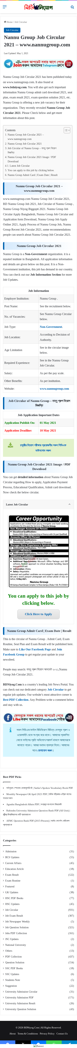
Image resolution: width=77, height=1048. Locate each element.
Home (9, 22)
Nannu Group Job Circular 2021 (25, 143)
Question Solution (14, 962)
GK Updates (11, 892)
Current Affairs (13, 863)
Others (8, 950)
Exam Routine (12, 880)
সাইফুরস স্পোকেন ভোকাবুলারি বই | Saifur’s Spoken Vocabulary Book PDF (39, 788)
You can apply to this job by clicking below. (31, 170)
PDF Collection (13, 956)
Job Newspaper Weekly (17, 921)
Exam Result (12, 874)
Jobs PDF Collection (16, 933)
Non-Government (51, 326)
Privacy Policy (47, 1033)
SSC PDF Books (14, 968)
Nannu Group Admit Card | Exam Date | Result (33, 174)
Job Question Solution (17, 927)
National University (15, 945)
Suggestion (11, 985)
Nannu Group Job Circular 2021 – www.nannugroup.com (26, 136)
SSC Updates (12, 974)
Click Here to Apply (38, 614)
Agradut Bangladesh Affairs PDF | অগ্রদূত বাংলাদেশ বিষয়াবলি (34, 804)
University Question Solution (20, 1009)
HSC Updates (12, 904)
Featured (9, 886)
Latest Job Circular (20, 165)
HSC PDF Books (14, 898)
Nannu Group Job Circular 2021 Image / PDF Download (32, 159)
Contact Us (62, 1033)
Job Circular (21, 22)
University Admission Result (20, 1003)
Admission (10, 851)
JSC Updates (12, 939)
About (12, 1033)
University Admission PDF (19, 997)
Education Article (14, 869)
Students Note (12, 980)
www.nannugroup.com (54, 388)
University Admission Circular (21, 991)
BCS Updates (12, 857)
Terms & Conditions (28, 1033)
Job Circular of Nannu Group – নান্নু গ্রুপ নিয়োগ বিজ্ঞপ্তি (32, 150)
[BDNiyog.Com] (38, 7)
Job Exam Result (14, 915)
